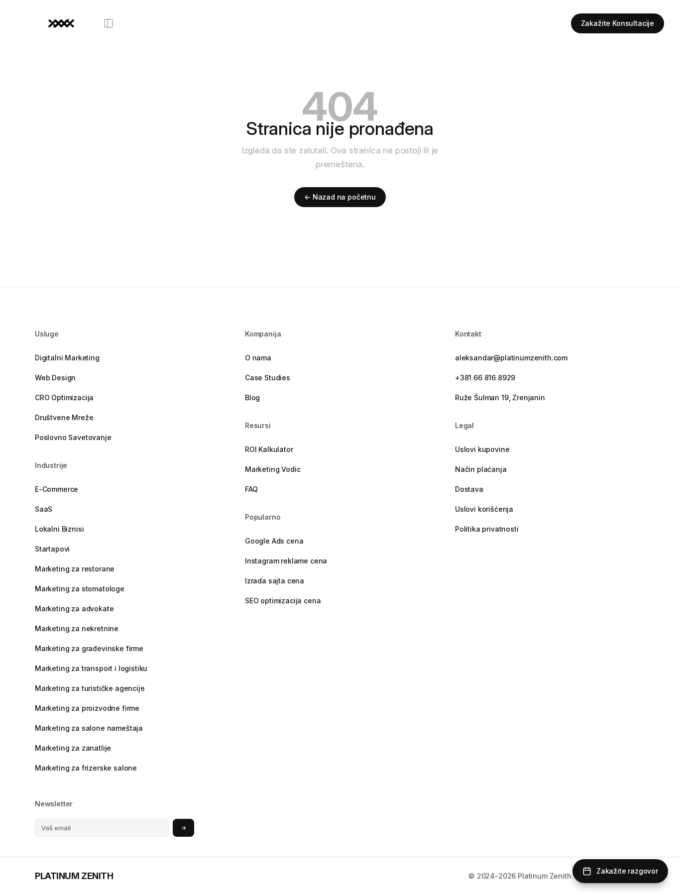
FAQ (251, 489)
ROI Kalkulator (269, 449)
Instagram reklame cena (286, 561)
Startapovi (52, 549)
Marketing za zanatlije (73, 748)
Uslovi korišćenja (484, 509)
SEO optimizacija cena (283, 600)
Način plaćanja (481, 469)
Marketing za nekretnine (76, 628)
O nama (258, 357)
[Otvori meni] (108, 23)
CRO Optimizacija (64, 397)
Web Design (55, 377)
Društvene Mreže (64, 417)
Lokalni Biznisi (59, 529)
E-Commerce (56, 489)
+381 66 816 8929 (485, 377)
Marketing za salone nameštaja (89, 728)
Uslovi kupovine (482, 449)
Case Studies (267, 377)
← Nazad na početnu (340, 197)
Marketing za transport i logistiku (91, 668)
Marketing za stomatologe (79, 588)
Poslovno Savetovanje (73, 437)
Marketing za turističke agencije (90, 688)
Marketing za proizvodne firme (87, 708)
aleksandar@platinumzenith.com (511, 357)
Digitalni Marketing (67, 357)
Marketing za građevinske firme (89, 648)
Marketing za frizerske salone (86, 768)
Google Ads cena (274, 541)
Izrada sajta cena (274, 580)
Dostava (469, 489)
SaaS (43, 509)
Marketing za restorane (74, 568)
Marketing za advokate (74, 608)
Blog (252, 397)
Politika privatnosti (487, 529)
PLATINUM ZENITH (74, 876)
